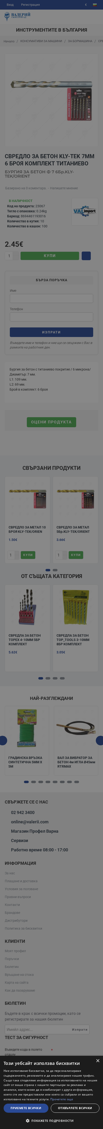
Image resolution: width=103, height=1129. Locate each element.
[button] (51, 1120)
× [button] (97, 1061)
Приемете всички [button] (26, 1108)
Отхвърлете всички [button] (75, 1108)
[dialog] (51, 1092)
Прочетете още (61, 1099)
